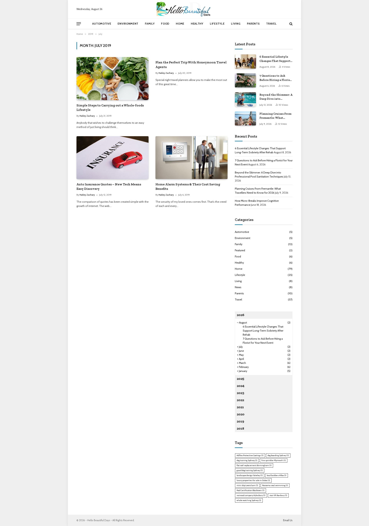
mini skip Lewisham (247, 485)
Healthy (197, 23)
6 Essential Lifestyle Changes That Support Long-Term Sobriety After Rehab (274, 59)
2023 (240, 393)
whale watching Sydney (249, 500)
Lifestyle (217, 23)
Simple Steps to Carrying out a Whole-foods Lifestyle (110, 107)
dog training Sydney (247, 460)
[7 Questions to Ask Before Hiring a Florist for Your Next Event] (245, 80)
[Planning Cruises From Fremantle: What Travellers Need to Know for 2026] (245, 118)
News (238, 287)
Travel (271, 23)
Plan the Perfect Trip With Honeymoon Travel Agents (191, 64)
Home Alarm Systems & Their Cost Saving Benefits (187, 186)
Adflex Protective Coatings (250, 455)
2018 (240, 428)
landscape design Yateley (250, 475)
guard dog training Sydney (250, 470)
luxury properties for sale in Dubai (253, 480)
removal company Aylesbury (251, 495)
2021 (240, 407)
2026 (240, 315)
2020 (240, 414)
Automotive (101, 23)
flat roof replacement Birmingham (254, 465)
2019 (240, 421)
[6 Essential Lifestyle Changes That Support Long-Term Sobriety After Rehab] (245, 61)
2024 (240, 386)
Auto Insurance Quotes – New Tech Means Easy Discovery (108, 186)
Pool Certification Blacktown (250, 490)
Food (165, 23)
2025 (240, 379)
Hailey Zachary (87, 115)
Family (150, 23)
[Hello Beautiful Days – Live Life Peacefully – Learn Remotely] (184, 9)
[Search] (291, 23)
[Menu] (78, 23)
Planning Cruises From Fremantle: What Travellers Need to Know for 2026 (275, 116)
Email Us (288, 520)
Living (235, 23)
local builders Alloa (276, 475)
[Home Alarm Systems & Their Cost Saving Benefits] (191, 157)
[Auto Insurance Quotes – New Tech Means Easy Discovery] (112, 157)
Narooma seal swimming (275, 485)
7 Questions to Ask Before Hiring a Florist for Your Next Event (275, 78)
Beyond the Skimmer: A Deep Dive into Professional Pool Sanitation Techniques (276, 97)
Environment (128, 23)
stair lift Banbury (278, 495)
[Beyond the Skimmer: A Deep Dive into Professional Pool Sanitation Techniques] (245, 99)
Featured (240, 250)
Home (180, 23)
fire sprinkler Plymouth (273, 460)
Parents (253, 23)
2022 (240, 400)
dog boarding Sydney (278, 455)
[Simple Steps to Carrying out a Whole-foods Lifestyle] (112, 78)
